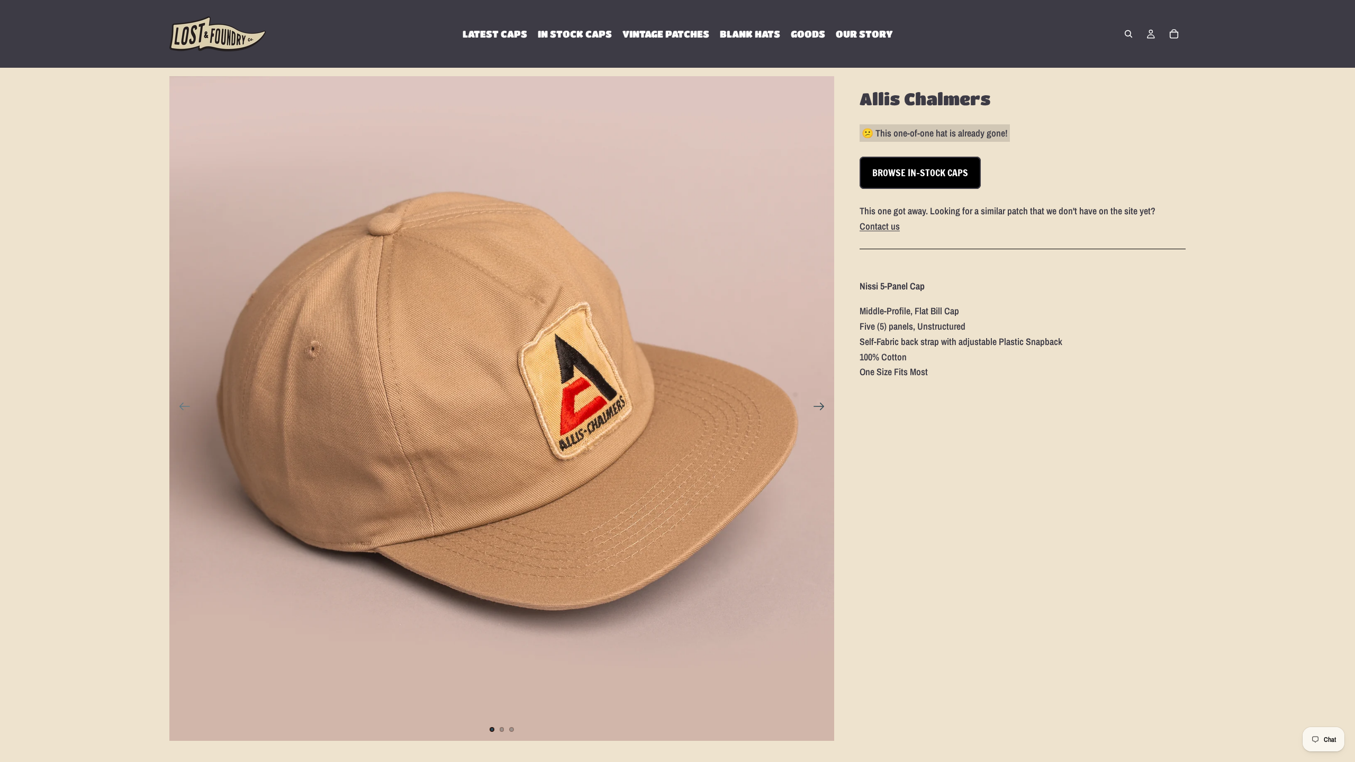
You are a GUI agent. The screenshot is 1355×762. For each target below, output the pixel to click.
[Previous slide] (181, 408)
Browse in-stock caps (920, 172)
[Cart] (1174, 34)
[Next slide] (822, 408)
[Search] (1128, 34)
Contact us (880, 226)
